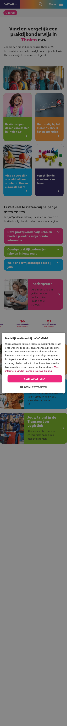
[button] (33, 387)
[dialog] (33, 363)
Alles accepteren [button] (34, 378)
